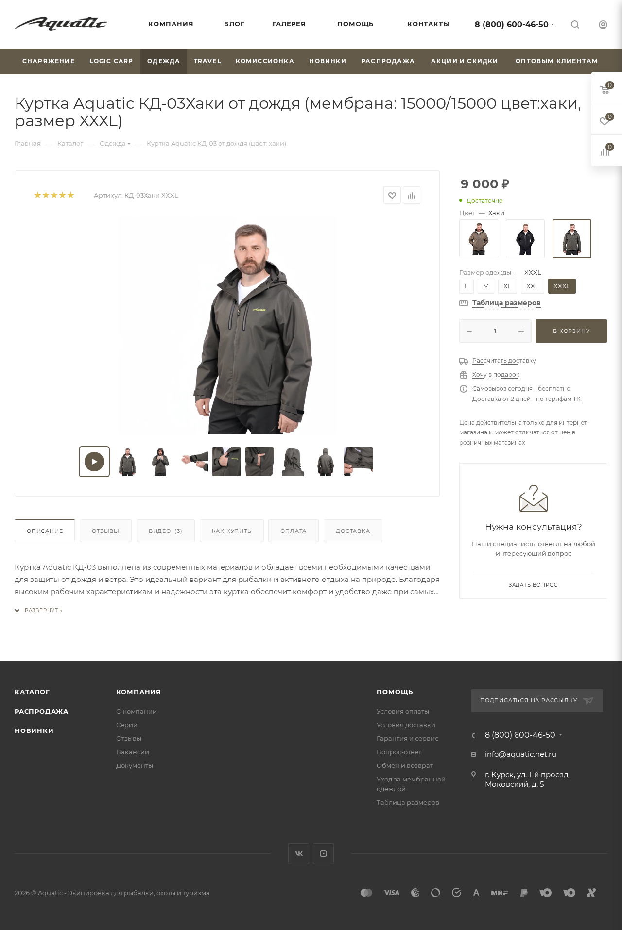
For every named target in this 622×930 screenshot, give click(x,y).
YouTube (323, 853)
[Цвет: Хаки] (572, 238)
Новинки (34, 730)
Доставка (353, 531)
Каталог (32, 692)
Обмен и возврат (405, 765)
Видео (166, 531)
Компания (138, 692)
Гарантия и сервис (407, 738)
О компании (136, 711)
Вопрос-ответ (399, 752)
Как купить (232, 531)
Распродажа (42, 711)
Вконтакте (298, 853)
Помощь (395, 692)
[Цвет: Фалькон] (478, 238)
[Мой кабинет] (603, 26)
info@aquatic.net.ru (520, 754)
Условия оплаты (403, 711)
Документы (134, 765)
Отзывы (106, 531)
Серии (127, 725)
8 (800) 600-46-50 (512, 24)
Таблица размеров (408, 802)
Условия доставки (406, 725)
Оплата (293, 531)
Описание (45, 531)
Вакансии (132, 752)
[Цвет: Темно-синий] (525, 238)
